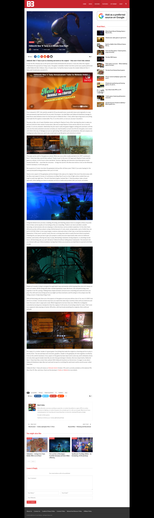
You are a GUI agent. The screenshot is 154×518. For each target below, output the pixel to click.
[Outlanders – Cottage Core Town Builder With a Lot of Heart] (37, 444)
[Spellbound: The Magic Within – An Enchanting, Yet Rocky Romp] (82, 444)
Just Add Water (34, 392)
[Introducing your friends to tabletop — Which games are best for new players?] (100, 104)
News (90, 4)
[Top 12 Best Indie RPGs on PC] (100, 91)
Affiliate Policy (88, 511)
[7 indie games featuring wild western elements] (100, 97)
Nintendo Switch (53, 368)
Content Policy (61, 511)
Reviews (97, 4)
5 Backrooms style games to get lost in (115, 37)
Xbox (66, 392)
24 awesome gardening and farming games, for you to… (115, 83)
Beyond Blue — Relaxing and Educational (79, 426)
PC (56, 392)
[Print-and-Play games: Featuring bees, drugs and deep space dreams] (100, 52)
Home (84, 4)
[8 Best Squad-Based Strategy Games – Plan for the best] (100, 33)
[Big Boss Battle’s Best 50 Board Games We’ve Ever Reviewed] (100, 46)
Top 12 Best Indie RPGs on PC (113, 89)
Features (105, 4)
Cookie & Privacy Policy (48, 511)
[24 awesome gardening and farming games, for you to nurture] (100, 84)
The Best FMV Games (111, 57)
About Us (29, 511)
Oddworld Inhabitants (49, 392)
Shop (120, 4)
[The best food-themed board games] (100, 71)
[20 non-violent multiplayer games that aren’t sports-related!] (100, 78)
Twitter (60, 370)
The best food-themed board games (115, 70)
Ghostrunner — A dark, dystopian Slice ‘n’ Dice (41, 426)
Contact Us (37, 511)
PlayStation (61, 392)
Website (66, 370)
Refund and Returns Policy (74, 511)
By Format (114, 4)
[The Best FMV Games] (100, 59)
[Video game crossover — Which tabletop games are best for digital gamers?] (100, 65)
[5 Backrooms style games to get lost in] (100, 39)
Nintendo (41, 392)
